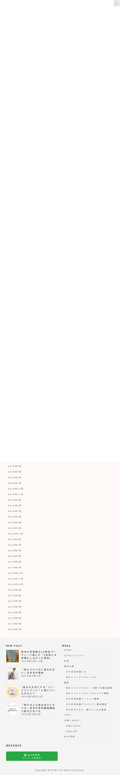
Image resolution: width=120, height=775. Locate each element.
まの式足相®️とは (76, 671)
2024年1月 (15, 567)
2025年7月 (15, 511)
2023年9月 (15, 589)
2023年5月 (15, 612)
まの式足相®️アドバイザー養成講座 (86, 704)
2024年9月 (15, 539)
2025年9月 (15, 500)
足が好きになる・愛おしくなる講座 (86, 709)
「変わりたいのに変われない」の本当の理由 (38, 671)
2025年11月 (16, 494)
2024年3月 (15, 556)
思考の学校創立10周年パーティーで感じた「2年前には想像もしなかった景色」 (39, 654)
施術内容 (69, 666)
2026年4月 (15, 466)
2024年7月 (15, 544)
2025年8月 (15, 505)
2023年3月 (15, 623)
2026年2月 (15, 477)
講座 (66, 682)
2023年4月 (15, 618)
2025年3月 (15, 528)
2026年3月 (15, 471)
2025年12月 (16, 488)
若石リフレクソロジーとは (81, 677)
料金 (66, 660)
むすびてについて (74, 655)
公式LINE (72, 731)
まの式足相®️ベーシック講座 (83, 698)
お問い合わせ (71, 720)
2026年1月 (15, 483)
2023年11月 (16, 578)
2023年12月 (16, 573)
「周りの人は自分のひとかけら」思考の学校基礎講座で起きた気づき (38, 707)
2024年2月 (15, 561)
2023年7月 (15, 601)
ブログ (68, 715)
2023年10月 (16, 584)
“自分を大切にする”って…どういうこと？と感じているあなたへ (38, 690)
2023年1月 (15, 629)
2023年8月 (15, 595)
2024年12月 (16, 533)
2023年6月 (15, 606)
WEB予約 (69, 736)
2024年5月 (15, 550)
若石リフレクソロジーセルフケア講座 (87, 693)
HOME (68, 650)
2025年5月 (15, 516)
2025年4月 (15, 522)
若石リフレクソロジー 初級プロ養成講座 (89, 687)
